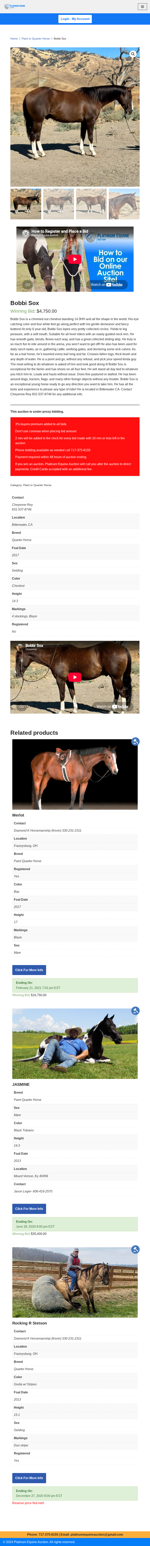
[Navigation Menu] (142, 6)
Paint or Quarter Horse (36, 38)
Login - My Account (75, 19)
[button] (133, 54)
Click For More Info (29, 970)
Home (14, 38)
